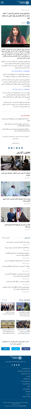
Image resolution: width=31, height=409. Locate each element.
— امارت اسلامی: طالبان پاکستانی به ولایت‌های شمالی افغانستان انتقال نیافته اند (17, 125)
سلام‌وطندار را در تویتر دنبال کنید (21, 89)
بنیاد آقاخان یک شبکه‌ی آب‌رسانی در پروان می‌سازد (17, 247)
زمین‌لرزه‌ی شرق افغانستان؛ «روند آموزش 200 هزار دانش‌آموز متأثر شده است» (17, 254)
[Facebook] (19, 365)
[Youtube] (14, 365)
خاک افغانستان (12, 136)
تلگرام (5, 349)
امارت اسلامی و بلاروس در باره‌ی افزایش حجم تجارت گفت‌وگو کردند (8, 331)
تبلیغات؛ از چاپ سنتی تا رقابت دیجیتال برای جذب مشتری (15, 174)
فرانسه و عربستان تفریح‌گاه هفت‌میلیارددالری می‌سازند (17, 225)
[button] (22, 148)
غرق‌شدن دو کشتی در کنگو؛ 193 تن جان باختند (17, 281)
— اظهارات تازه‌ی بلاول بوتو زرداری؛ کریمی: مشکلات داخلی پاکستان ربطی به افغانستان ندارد (16, 130)
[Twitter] (17, 365)
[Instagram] (12, 365)
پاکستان (23, 136)
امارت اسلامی (18, 136)
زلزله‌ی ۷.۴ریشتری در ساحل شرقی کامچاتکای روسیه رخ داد (15, 267)
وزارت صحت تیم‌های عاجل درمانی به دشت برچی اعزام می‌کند (16, 200)
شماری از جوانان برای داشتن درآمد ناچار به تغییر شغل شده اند (24, 314)
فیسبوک (26, 349)
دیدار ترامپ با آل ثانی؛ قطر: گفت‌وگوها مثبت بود (17, 261)
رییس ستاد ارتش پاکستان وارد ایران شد (8, 313)
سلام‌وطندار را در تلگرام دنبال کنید (21, 71)
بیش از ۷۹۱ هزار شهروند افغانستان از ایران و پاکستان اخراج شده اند (23, 331)
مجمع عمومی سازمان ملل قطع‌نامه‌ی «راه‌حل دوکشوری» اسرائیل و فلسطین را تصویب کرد (15, 288)
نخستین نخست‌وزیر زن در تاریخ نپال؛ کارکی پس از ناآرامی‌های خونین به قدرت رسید (17, 275)
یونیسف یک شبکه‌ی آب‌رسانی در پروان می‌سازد (17, 242)
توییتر (15, 349)
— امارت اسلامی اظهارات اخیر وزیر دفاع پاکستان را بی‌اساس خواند (16, 120)
